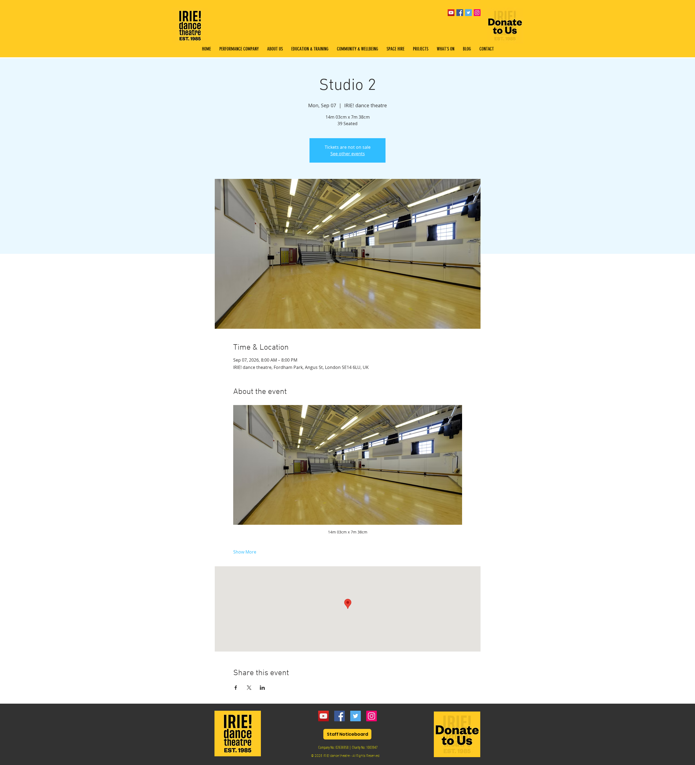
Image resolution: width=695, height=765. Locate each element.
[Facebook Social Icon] (459, 12)
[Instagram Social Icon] (477, 12)
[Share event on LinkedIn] (262, 687)
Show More (244, 552)
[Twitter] (355, 716)
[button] (310, 49)
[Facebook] (339, 716)
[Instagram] (371, 716)
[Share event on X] (249, 687)
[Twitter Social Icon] (468, 12)
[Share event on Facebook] (235, 687)
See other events (347, 154)
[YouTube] (451, 12)
